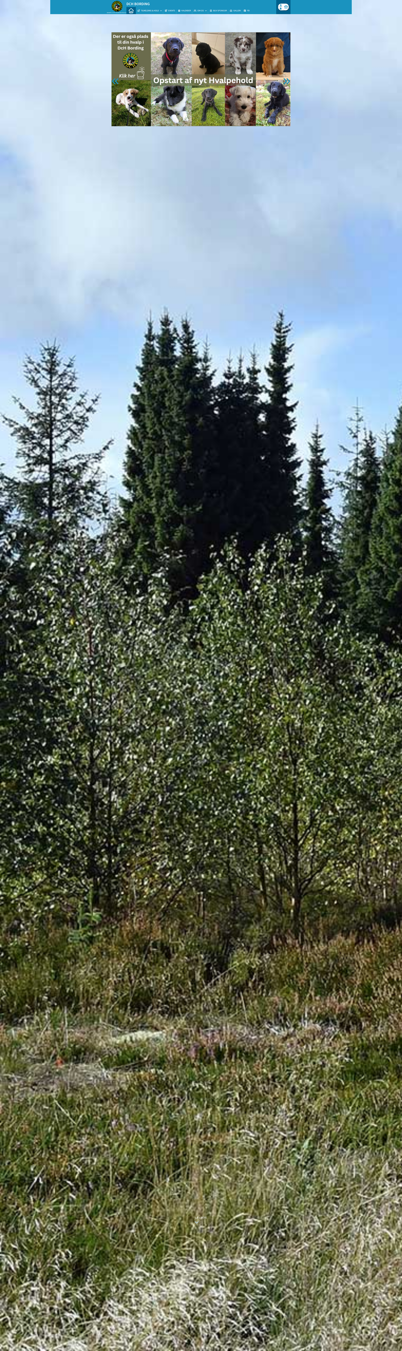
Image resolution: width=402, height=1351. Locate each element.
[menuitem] (131, 10)
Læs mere (201, 1217)
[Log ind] (285, 7)
